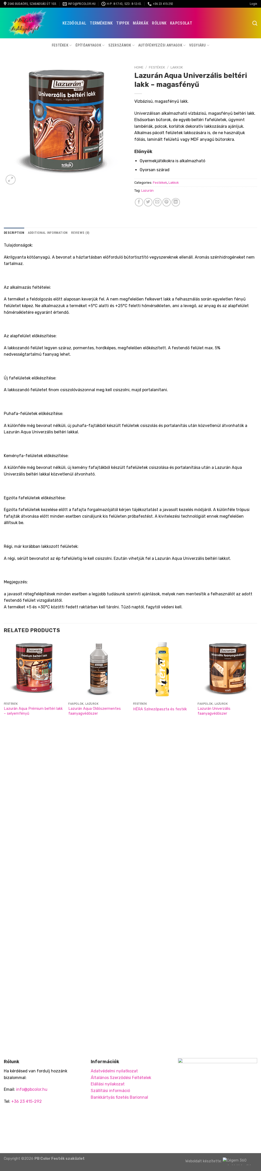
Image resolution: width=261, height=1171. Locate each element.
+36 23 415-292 (26, 1101)
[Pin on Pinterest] (166, 202)
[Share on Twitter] (148, 202)
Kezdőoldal (74, 23)
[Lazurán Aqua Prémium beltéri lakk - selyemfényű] (33, 670)
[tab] (14, 233)
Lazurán (147, 190)
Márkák (140, 23)
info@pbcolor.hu (31, 1089)
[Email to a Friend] (157, 202)
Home (138, 67)
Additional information (48, 233)
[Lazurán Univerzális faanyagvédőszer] (227, 670)
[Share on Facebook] (139, 202)
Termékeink (101, 23)
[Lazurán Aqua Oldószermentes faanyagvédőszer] (98, 670)
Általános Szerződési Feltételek (121, 1077)
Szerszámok (119, 45)
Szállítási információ (110, 1090)
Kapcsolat (181, 23)
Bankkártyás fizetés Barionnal (119, 1097)
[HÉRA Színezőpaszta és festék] (163, 670)
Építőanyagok (88, 45)
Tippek (122, 23)
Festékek (60, 45)
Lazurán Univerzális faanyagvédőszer (214, 711)
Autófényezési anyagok (160, 45)
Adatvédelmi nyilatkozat (114, 1071)
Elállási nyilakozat (108, 1084)
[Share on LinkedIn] (176, 202)
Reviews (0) (80, 233)
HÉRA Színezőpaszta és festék (160, 709)
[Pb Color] (29, 23)
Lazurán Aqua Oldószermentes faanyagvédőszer (94, 711)
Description (14, 233)
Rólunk (159, 23)
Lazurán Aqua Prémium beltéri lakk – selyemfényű (33, 711)
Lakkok (177, 67)
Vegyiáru (197, 45)
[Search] (254, 23)
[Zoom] (11, 180)
